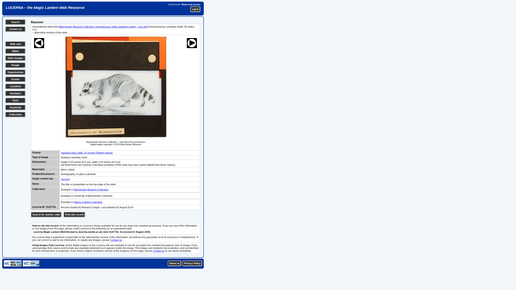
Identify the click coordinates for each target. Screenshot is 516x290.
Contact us (15, 29)
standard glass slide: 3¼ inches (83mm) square (87, 152)
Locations (15, 86)
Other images (15, 58)
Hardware (15, 93)
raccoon (65, 179)
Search (15, 22)
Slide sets (15, 44)
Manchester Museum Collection (91, 189)
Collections (15, 114)
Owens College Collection (88, 202)
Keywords (15, 107)
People (15, 65)
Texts (15, 100)
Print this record (74, 214)
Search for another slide (46, 214)
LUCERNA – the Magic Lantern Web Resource (45, 8)
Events (15, 79)
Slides (15, 51)
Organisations (15, 72)
